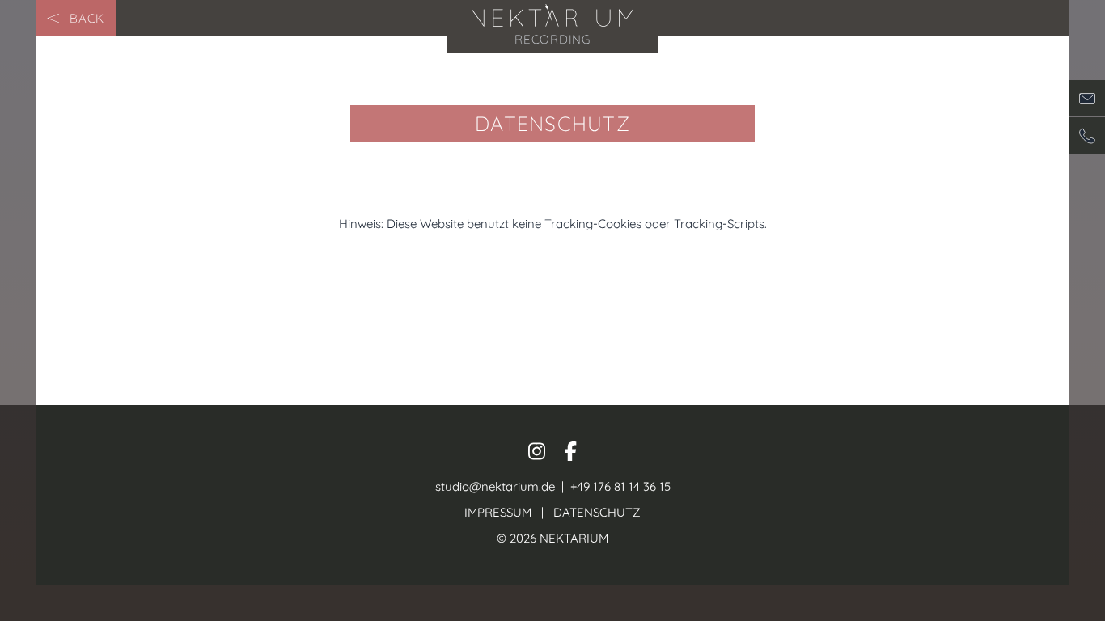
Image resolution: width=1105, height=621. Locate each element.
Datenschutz (597, 512)
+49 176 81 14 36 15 (619, 486)
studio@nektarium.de (495, 486)
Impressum (497, 512)
